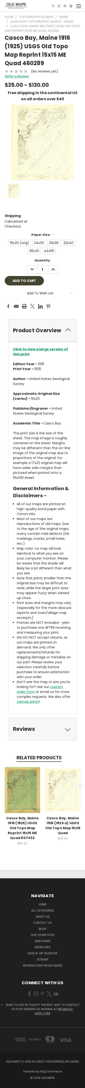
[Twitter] (32, 306)
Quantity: (42, 260)
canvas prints (28, 701)
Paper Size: (42, 234)
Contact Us (42, 923)
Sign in (33, 953)
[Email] (16, 306)
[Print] (24, 306)
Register (50, 953)
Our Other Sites (43, 935)
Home (43, 904)
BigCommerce (51, 1071)
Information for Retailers (42, 966)
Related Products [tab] (39, 758)
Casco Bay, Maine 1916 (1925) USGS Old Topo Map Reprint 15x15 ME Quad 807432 (22, 828)
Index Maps (43, 941)
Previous (5, 786)
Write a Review (17, 76)
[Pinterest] (48, 306)
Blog (42, 929)
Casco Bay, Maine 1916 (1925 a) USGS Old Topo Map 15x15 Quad (63, 825)
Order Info (42, 947)
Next (80, 786)
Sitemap (42, 959)
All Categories (42, 910)
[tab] (42, 330)
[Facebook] (8, 306)
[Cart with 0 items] (71, 6)
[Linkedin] (40, 306)
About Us (43, 917)
